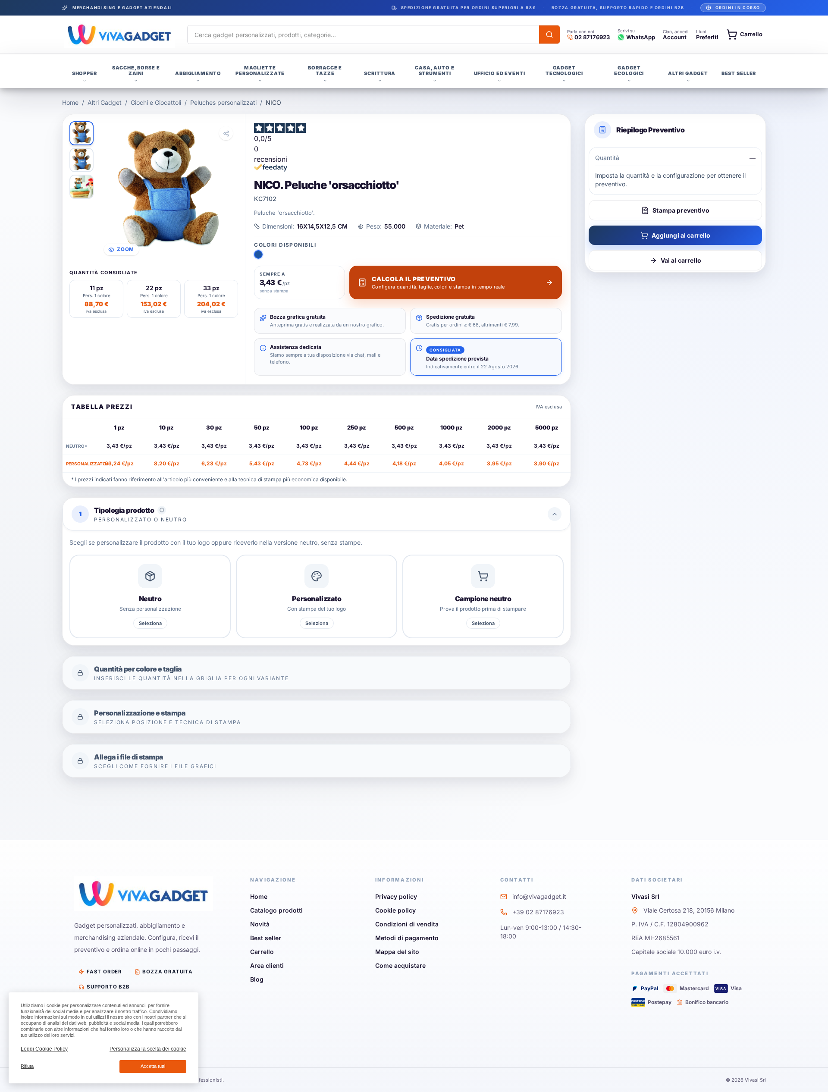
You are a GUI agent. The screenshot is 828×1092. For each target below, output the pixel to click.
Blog (256, 979)
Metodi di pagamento (407, 937)
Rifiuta (27, 1066)
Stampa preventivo (680, 210)
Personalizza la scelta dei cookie (148, 1049)
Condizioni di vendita (407, 924)
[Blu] (258, 254)
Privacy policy (396, 896)
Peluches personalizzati (223, 102)
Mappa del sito (397, 951)
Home (70, 102)
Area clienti (267, 965)
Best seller (265, 937)
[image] (81, 133)
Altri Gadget (105, 102)
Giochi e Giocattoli (156, 102)
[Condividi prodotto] (226, 133)
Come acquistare (400, 965)
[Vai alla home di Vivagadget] (119, 34)
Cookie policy (395, 910)
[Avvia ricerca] (549, 34)
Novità (260, 924)
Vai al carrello (681, 260)
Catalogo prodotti (276, 910)
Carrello (262, 951)
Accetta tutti (153, 1066)
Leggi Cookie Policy (44, 1049)
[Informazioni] (161, 510)
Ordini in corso (737, 7)
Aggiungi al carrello (681, 235)
